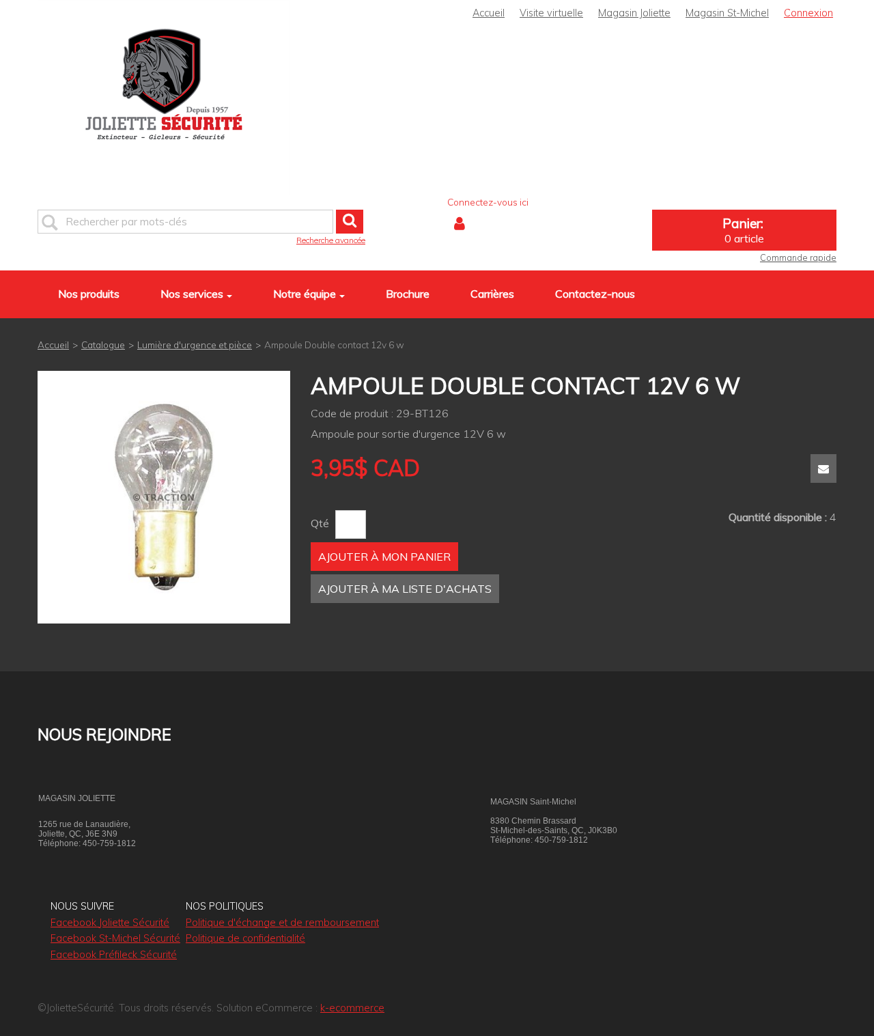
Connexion (808, 13)
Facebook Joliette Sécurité (110, 922)
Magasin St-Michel (727, 13)
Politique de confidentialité (245, 938)
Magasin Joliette (634, 13)
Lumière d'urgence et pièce (194, 344)
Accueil (489, 13)
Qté (320, 523)
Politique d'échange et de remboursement (282, 922)
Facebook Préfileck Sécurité (114, 955)
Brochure (407, 293)
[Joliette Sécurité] (164, 97)
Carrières (492, 293)
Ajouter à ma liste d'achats (405, 589)
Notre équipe (304, 293)
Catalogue (103, 344)
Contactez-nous (595, 293)
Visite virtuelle (551, 13)
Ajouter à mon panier (384, 556)
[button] (744, 230)
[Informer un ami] (823, 468)
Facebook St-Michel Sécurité (115, 938)
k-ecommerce (352, 1008)
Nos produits (88, 293)
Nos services (191, 293)
